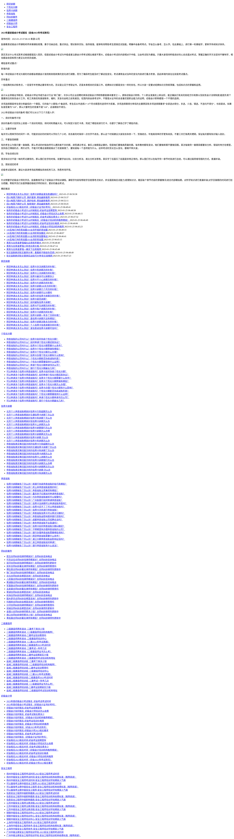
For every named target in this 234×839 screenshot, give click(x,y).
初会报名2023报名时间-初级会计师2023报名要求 (29, 763)
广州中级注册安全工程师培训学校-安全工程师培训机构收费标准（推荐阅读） (43, 835)
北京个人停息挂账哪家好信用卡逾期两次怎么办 (29, 434)
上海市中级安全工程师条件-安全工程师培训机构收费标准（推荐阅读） (40, 826)
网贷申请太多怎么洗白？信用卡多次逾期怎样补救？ (31, 266)
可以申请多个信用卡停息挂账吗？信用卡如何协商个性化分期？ (36, 371)
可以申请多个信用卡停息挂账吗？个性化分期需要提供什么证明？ (37, 394)
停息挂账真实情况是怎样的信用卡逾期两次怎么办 (30, 467)
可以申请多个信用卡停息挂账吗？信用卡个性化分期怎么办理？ (36, 384)
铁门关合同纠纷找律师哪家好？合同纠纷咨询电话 (30, 572)
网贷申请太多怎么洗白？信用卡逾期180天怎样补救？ (31, 286)
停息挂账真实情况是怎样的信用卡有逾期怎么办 (29, 473)
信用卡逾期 (11, 10)
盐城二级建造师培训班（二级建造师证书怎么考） (30, 684)
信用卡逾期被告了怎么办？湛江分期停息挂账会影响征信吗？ (35, 539)
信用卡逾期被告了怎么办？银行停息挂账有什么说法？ (32, 545)
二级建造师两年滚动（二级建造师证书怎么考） (29, 651)
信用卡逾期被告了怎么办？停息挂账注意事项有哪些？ (32, 490)
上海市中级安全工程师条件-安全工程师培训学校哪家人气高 (35, 829)
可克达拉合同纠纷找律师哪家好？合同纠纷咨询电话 (31, 560)
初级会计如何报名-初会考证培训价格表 (25, 721)
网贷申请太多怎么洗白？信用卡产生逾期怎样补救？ (31, 305)
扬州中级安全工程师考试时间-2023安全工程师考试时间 (32, 774)
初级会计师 (11, 23)
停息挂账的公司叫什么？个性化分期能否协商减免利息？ (33, 358)
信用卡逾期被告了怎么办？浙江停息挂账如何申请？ (31, 542)
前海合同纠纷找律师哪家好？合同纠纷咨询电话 (29, 595)
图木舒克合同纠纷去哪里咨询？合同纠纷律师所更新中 (32, 598)
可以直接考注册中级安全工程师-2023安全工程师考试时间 (33, 783)
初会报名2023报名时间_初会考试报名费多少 (27, 747)
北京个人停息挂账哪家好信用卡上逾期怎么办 (28, 424)
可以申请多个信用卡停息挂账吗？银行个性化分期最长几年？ (35, 401)
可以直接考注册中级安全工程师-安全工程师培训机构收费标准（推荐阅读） (42, 787)
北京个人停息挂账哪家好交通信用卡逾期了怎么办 (30, 415)
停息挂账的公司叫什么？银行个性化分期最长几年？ (31, 368)
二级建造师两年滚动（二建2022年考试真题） (28, 642)
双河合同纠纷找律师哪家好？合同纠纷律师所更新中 (31, 563)
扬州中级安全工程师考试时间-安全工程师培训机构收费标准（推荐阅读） (41, 777)
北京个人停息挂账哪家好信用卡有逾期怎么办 (28, 441)
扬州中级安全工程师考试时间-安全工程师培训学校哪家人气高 (36, 780)
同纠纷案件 (11, 17)
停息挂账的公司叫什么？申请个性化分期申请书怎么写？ (33, 365)
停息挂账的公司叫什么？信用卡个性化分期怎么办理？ (32, 352)
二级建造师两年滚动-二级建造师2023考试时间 (28, 645)
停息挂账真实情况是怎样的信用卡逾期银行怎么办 (30, 460)
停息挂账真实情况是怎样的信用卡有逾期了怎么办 (30, 450)
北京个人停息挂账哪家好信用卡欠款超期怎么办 (29, 411)
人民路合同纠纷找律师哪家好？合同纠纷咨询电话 (30, 579)
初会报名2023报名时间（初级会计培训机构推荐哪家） (32, 750)
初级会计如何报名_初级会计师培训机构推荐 (27, 724)
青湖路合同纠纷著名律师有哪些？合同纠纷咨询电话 (31, 582)
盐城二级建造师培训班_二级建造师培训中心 (27, 671)
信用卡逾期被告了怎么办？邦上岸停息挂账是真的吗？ (32, 487)
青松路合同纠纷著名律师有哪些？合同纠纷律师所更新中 (33, 618)
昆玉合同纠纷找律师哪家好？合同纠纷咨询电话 (29, 556)
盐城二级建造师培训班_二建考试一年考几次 (27, 681)
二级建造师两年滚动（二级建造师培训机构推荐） (30, 632)
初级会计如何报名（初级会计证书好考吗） (27, 737)
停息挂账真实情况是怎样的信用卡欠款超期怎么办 (30, 444)
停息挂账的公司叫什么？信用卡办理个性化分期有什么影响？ (35, 355)
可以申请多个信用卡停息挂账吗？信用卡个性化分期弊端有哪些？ (37, 381)
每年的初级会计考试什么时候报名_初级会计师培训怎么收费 (35, 213)
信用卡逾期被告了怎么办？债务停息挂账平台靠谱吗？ (32, 523)
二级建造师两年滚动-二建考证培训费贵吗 (26, 635)
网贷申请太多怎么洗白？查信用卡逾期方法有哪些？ (31, 318)
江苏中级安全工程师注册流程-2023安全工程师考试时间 (32, 803)
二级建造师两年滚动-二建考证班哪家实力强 (27, 655)
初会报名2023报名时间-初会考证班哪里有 (26, 740)
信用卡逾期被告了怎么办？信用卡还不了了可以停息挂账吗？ (35, 507)
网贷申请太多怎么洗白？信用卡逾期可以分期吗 (29, 292)
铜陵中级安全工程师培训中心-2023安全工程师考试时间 (32, 813)
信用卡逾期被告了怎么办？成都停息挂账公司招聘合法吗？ (34, 520)
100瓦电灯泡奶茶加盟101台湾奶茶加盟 (25, 239)
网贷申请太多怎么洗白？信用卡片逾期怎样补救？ (30, 283)
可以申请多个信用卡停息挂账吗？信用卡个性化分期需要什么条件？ (39, 378)
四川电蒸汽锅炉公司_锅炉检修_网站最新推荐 (28, 201)
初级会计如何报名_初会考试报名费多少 (25, 714)
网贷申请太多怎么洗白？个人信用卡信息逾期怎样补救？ (33, 325)
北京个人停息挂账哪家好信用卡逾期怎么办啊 (28, 431)
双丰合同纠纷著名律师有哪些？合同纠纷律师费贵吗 (31, 566)
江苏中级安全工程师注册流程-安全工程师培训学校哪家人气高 (36, 809)
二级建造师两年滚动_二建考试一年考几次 (26, 648)
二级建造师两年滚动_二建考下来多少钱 (25, 629)
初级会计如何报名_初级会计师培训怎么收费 (27, 711)
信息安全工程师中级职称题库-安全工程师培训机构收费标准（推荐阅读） (41, 796)
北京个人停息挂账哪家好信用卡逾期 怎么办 (27, 437)
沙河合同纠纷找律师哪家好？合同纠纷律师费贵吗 (30, 605)
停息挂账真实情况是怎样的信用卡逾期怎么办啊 (29, 463)
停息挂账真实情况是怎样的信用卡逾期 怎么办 (28, 470)
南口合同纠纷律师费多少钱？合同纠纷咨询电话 (29, 615)
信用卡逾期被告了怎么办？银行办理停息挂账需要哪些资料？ (35, 532)
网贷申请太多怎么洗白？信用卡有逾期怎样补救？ (30, 270)
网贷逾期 (10, 4)
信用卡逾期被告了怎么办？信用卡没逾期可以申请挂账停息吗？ (36, 503)
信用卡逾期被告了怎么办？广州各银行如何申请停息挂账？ (34, 500)
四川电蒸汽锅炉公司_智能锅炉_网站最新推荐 (28, 204)
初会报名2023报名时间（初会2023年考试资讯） (29, 760)
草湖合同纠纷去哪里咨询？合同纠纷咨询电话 (28, 592)
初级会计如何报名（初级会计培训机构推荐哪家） (30, 717)
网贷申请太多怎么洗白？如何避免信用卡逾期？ (29, 302)
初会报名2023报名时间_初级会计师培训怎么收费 (29, 743)
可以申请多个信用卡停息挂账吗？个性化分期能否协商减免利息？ (37, 391)
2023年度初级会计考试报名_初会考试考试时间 (28, 701)
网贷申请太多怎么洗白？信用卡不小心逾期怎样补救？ (32, 279)
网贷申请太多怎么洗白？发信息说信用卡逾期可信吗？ (32, 328)
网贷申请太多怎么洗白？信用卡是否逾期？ (27, 299)
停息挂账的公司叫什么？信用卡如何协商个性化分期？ (32, 339)
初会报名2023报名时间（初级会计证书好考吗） (29, 207)
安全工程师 (11, 27)
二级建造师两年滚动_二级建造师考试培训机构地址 (30, 658)
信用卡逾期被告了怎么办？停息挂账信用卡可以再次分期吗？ (35, 513)
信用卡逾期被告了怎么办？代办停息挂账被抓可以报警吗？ (34, 497)
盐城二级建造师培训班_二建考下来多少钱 (26, 661)
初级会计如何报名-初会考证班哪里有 (24, 708)
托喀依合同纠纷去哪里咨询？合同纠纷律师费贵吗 (30, 602)
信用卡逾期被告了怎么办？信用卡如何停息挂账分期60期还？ (35, 526)
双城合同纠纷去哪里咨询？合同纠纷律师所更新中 (30, 608)
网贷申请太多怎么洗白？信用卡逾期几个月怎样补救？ (32, 289)
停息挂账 (10, 14)
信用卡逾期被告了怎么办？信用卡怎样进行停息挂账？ (32, 510)
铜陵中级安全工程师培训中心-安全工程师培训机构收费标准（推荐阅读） (41, 816)
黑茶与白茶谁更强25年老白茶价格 (23, 246)
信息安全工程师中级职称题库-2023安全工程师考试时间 (32, 793)
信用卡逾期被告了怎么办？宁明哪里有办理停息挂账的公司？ (35, 529)
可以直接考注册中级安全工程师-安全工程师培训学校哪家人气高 (37, 790)
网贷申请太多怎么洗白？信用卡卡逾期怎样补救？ (30, 312)
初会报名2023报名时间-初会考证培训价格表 (27, 753)
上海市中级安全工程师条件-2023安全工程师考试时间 (31, 822)
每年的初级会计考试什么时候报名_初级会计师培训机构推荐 (35, 226)
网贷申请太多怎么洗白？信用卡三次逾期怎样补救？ (31, 273)
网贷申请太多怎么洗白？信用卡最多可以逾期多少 (30, 276)
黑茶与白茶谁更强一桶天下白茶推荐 (24, 249)
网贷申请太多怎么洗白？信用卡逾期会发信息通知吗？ (32, 194)
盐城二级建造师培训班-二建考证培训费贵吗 (27, 668)
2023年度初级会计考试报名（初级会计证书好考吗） (31, 704)
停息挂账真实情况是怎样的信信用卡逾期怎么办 (29, 454)
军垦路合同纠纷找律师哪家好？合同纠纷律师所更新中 (32, 585)
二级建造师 (11, 20)
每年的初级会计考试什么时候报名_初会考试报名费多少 (33, 217)
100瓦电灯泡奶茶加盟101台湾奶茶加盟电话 (27, 236)
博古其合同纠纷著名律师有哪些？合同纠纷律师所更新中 (33, 569)
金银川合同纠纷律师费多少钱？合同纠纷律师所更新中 (32, 611)
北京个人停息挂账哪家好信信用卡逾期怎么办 (28, 421)
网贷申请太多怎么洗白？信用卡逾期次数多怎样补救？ (32, 322)
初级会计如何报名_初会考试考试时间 (24, 734)
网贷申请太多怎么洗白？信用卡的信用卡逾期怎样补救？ (33, 296)
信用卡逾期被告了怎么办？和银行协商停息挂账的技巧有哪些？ (36, 484)
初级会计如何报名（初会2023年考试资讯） (27, 727)
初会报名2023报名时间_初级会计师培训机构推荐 (29, 756)
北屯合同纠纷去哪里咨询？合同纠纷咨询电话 (28, 576)
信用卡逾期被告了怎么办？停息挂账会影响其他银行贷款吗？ (35, 516)
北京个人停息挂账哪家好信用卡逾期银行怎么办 (29, 428)
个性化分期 (11, 7)
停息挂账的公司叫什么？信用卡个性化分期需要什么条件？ (34, 345)
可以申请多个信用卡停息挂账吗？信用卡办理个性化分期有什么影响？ (40, 388)
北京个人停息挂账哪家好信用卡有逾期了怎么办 (29, 418)
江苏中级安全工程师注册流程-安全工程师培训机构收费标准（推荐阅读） (41, 806)
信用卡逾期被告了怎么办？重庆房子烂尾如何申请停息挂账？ (35, 494)
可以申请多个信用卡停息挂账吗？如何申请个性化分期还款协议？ (37, 375)
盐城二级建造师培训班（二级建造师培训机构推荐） (31, 664)
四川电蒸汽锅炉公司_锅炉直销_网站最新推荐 (28, 197)
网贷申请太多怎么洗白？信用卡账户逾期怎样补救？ (31, 309)
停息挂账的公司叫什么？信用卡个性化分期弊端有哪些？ (33, 349)
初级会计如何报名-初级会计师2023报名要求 (27, 730)
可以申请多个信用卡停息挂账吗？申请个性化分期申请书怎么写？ (37, 397)
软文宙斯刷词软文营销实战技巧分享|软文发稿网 (29, 256)
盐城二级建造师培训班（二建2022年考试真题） (29, 674)
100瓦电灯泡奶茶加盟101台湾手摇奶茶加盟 (27, 230)
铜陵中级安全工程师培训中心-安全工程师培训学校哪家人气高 (36, 819)
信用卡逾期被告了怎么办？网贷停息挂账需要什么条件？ (33, 536)
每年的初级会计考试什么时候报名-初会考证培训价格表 (33, 223)
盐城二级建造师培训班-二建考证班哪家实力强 (28, 687)
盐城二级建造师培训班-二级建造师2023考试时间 (29, 677)
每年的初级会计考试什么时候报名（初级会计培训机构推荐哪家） (38, 220)
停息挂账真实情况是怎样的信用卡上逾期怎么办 (29, 457)
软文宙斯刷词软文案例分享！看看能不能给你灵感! (30, 252)
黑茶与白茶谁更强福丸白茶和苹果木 (24, 243)
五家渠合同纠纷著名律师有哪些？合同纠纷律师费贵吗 (32, 589)
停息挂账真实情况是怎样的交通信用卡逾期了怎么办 (31, 447)
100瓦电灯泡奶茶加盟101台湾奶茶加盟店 (26, 233)
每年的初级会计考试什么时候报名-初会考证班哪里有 (32, 210)
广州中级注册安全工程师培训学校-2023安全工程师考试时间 (35, 832)
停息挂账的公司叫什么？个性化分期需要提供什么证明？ (33, 362)
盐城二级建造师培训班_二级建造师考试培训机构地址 (31, 690)
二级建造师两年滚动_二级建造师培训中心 (26, 638)
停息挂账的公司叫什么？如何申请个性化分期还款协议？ (33, 342)
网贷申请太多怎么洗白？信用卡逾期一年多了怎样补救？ (33, 315)
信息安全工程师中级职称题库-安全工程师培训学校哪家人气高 (36, 800)
